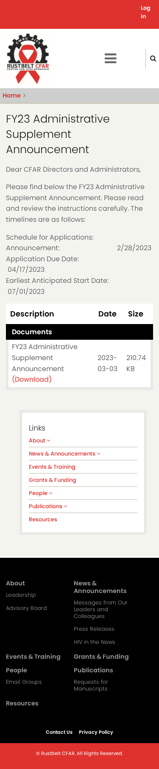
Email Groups (24, 682)
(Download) (32, 379)
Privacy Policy (96, 732)
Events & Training (52, 466)
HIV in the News (94, 642)
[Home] (28, 58)
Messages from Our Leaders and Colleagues (101, 609)
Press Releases (94, 629)
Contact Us (59, 732)
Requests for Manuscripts (91, 685)
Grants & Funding (52, 480)
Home (12, 95)
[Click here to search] (153, 58)
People (39, 493)
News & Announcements (63, 453)
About (38, 440)
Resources (43, 519)
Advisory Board (26, 608)
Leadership (21, 595)
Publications (46, 506)
